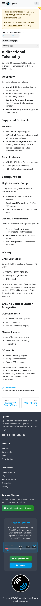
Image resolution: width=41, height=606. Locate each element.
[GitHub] (8, 435)
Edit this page (10, 387)
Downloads (7, 452)
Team (4, 455)
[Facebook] (24, 435)
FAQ (3, 476)
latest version (14, 25)
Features (5, 448)
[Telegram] (13, 435)
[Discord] (19, 435)
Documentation (8, 472)
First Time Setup (9, 479)
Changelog (6, 483)
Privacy (5, 486)
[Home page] (4, 32)
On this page (8, 46)
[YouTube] (3, 435)
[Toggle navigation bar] (3, 3)
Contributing (7, 459)
